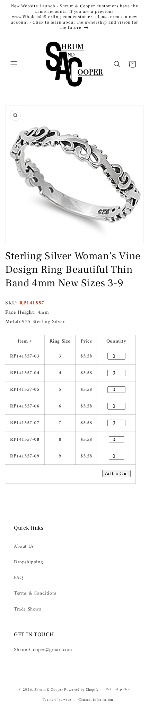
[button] (13, 64)
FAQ (18, 577)
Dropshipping (28, 562)
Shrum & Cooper (48, 689)
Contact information (95, 700)
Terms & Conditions (35, 593)
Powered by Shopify (81, 689)
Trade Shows (27, 609)
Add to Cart (116, 473)
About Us (24, 546)
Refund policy (118, 689)
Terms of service (57, 700)
